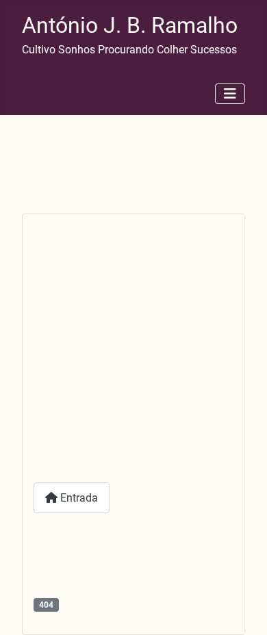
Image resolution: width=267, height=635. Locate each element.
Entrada (78, 497)
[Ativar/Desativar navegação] (230, 93)
